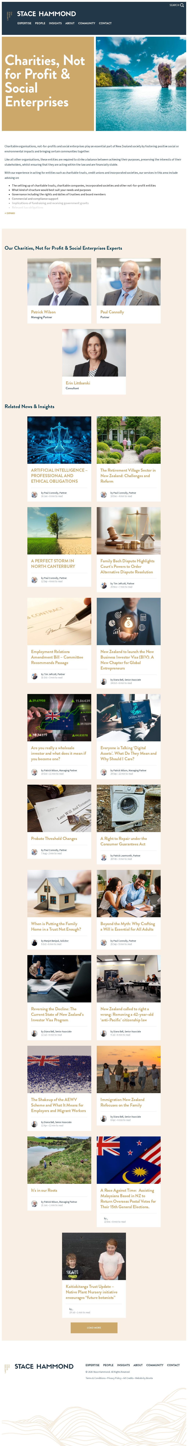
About (70, 23)
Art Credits (128, 1378)
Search (174, 5)
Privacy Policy (114, 1378)
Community (86, 23)
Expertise (24, 23)
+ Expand (10, 213)
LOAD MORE (94, 1328)
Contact (105, 23)
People (40, 23)
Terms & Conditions (95, 1378)
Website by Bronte (144, 1378)
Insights (55, 23)
